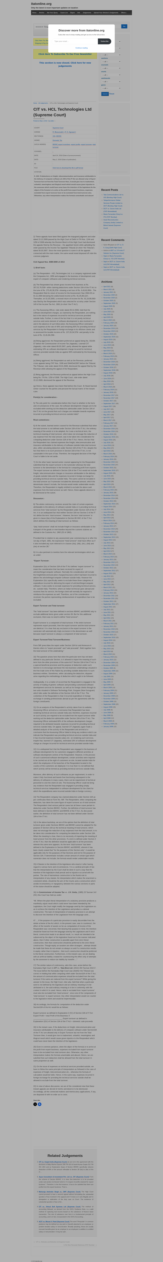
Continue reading (82, 48)
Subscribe (105, 41)
